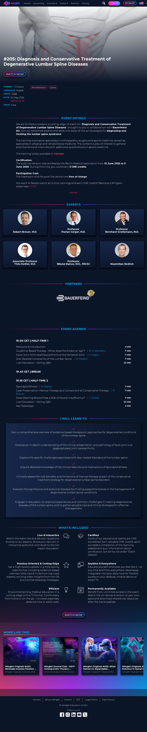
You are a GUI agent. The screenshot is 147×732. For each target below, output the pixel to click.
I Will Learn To (73, 418)
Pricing (85, 3)
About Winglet (52, 699)
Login (114, 3)
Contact (37, 699)
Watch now (15, 74)
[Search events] (103, 3)
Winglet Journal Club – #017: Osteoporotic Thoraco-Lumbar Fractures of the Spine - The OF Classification (60, 667)
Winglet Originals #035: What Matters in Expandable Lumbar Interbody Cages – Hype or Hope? (99, 667)
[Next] (140, 656)
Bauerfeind (25, 55)
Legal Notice (91, 699)
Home (27, 3)
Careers (68, 699)
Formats (51, 3)
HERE (33, 186)
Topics (63, 3)
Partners (75, 3)
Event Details (73, 118)
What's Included (73, 527)
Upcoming (38, 3)
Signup (130, 3)
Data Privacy (108, 699)
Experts (73, 204)
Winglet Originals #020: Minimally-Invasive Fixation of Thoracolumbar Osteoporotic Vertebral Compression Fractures (21, 667)
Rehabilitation (38, 87)
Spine (53, 87)
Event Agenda (73, 329)
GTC (78, 699)
